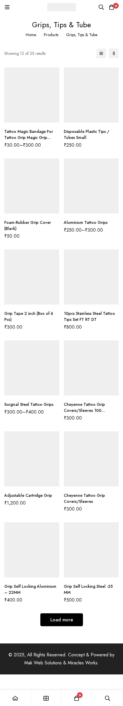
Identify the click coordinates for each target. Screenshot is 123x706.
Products (51, 35)
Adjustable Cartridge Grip (28, 495)
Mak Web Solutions (43, 663)
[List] (101, 53)
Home (31, 35)
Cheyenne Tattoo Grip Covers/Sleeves (84, 498)
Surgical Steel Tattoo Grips (28, 404)
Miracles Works (83, 663)
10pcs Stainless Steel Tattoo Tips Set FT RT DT (89, 316)
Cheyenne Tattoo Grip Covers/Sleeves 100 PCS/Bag (84, 410)
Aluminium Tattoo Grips (86, 222)
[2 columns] (114, 53)
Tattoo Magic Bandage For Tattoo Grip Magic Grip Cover (28, 137)
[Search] (101, 7)
